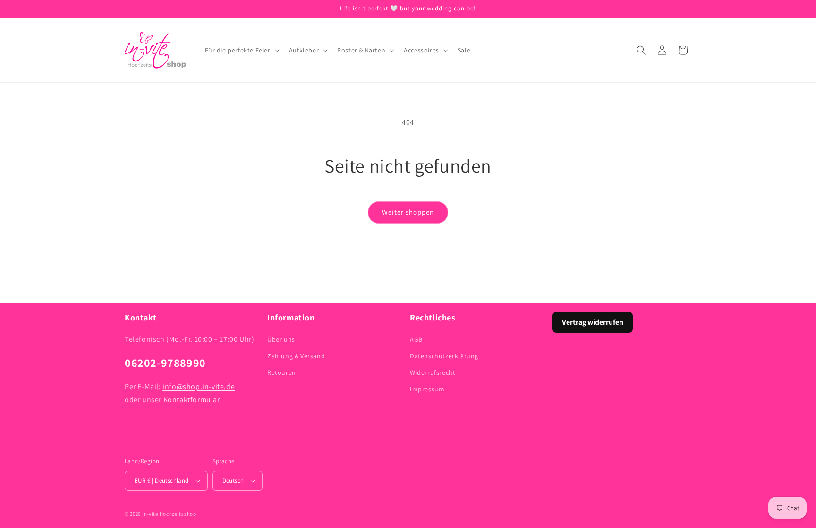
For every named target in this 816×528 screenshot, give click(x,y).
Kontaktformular (191, 400)
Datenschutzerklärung (444, 356)
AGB (416, 339)
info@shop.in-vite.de (198, 386)
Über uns (281, 339)
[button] (241, 50)
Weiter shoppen (408, 212)
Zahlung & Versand (296, 356)
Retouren (281, 372)
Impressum (427, 389)
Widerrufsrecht (432, 372)
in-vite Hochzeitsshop (169, 514)
